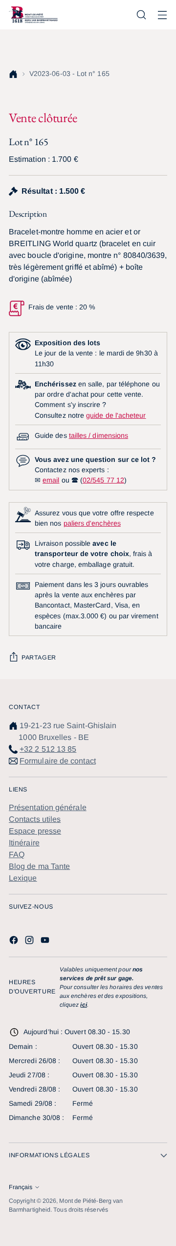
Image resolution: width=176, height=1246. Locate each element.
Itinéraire (24, 843)
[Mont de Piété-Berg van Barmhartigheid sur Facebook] (15, 941)
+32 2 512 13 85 (48, 749)
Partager (39, 657)
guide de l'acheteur (116, 415)
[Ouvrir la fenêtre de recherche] (141, 15)
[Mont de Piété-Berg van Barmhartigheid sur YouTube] (46, 941)
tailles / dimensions (98, 435)
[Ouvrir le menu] (162, 15)
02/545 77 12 (103, 480)
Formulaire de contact (58, 761)
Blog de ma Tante (39, 866)
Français (20, 1187)
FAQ (16, 854)
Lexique (23, 878)
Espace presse (35, 831)
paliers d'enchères (92, 523)
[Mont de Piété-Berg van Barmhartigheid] (33, 14)
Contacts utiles (35, 819)
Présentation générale (48, 807)
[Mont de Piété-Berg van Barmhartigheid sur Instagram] (30, 941)
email (51, 480)
